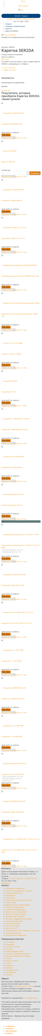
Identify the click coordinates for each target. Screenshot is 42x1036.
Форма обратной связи (14, 951)
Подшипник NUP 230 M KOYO (12, 774)
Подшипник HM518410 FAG (11, 124)
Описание (5, 59)
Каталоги (8, 975)
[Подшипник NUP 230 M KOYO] (13, 762)
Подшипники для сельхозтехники (18, 900)
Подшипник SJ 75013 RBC (11, 661)
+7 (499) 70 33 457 (28, 19)
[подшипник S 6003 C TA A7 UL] (14, 226)
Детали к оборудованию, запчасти (18, 891)
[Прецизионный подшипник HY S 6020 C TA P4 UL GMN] (21, 533)
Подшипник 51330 (8, 392)
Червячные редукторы (14, 921)
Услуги (8, 963)
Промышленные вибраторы (16, 935)
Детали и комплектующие (15, 914)
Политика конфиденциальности (17, 954)
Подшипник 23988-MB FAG (11, 200)
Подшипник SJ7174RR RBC (11, 737)
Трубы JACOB (10, 902)
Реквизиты (9, 965)
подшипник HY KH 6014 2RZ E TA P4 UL (16, 623)
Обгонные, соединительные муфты (18, 919)
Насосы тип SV (11, 928)
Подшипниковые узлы (13, 893)
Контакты (9, 949)
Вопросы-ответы (11, 961)
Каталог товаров (21, 16)
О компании (10, 942)
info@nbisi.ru (6, 883)
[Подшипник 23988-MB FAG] (12, 189)
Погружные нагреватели (14, 907)
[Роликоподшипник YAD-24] (12, 493)
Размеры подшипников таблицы (17, 956)
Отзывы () (5, 90)
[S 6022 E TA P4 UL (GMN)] (12, 342)
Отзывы (8, 958)
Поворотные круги (12, 926)
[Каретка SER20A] (8, 35)
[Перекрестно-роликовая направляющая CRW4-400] (21, 302)
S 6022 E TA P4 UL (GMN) (11, 354)
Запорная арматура (13, 933)
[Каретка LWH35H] (9, 150)
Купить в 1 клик (21, 138)
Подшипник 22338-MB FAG (11, 467)
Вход (23, 1)
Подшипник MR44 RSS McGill (12, 812)
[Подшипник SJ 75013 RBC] (12, 649)
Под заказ (6, 135)
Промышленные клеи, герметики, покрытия (22, 931)
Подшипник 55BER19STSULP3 (12, 699)
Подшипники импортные (15, 888)
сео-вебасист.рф (31, 998)
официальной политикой (23, 986)
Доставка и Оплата (12, 947)
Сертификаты (10, 972)
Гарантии (9, 968)
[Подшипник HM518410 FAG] (12, 112)
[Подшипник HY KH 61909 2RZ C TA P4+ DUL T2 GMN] (21, 838)
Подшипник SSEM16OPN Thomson (14, 430)
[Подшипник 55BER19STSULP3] (13, 687)
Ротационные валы (12, 923)
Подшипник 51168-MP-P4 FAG (12, 585)
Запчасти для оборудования (16, 912)
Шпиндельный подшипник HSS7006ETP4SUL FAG (20, 276)
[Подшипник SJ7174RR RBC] (12, 725)
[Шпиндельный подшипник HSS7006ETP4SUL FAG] (21, 264)
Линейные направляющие (15, 909)
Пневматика (10, 898)
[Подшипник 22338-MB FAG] (12, 455)
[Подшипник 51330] (9, 380)
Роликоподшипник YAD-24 (11, 505)
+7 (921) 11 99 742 (14, 19)
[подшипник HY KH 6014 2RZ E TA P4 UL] (17, 611)
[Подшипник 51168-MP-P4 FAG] (13, 573)
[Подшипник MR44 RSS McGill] (13, 800)
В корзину (35, 173)
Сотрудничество (11, 970)
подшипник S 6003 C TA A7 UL (13, 238)
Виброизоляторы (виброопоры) (17, 905)
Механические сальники (14, 916)
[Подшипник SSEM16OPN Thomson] (15, 418)
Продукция (9, 944)
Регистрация (23, 6)
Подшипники (10, 895)
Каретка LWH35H (8, 162)
